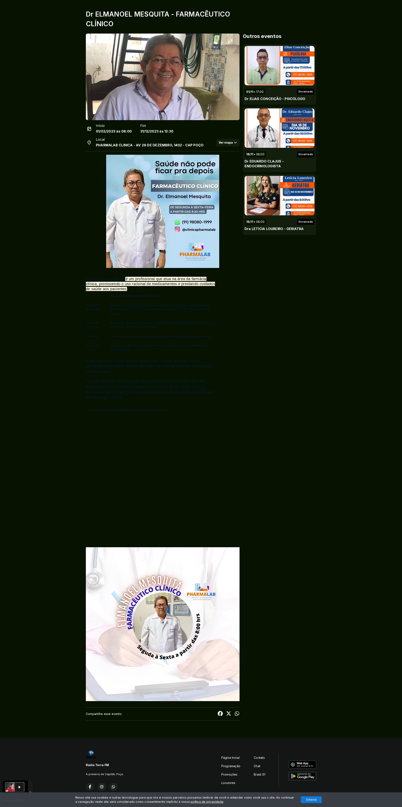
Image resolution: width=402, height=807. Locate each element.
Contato (259, 757)
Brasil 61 (259, 774)
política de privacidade (207, 801)
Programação (230, 766)
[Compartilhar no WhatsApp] (237, 714)
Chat (257, 766)
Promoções (229, 774)
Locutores (228, 783)
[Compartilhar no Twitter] (228, 714)
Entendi (311, 799)
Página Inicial (230, 757)
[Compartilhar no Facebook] (220, 714)
